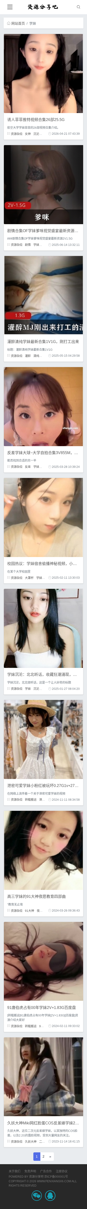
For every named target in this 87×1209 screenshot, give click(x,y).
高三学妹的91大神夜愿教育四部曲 (36, 896)
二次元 (43, 1141)
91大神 (29, 910)
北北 (44, 689)
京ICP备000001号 (56, 1176)
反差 (28, 467)
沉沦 (36, 133)
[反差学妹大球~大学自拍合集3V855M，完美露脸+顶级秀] (43, 406)
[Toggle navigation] (9, 7)
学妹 (36, 245)
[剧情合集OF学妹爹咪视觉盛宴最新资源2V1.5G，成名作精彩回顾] (43, 184)
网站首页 (18, 23)
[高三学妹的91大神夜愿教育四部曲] (43, 850)
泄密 (42, 799)
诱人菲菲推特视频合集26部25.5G (36, 120)
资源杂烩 (16, 133)
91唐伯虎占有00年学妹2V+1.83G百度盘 (41, 1008)
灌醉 (28, 355)
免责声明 (30, 1171)
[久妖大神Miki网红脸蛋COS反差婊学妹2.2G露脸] (43, 1076)
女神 (28, 133)
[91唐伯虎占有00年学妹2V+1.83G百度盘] (43, 961)
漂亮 (44, 355)
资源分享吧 (36, 1176)
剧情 (28, 245)
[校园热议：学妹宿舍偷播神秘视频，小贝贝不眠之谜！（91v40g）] (43, 517)
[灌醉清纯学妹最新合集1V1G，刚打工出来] (43, 295)
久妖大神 (30, 1141)
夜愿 (40, 910)
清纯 (36, 355)
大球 (44, 467)
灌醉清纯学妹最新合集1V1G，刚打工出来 (43, 342)
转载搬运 (30, 799)
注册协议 (61, 1171)
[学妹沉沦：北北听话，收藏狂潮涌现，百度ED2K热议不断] (43, 628)
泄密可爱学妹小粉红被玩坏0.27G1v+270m (43, 786)
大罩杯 (29, 577)
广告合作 (46, 1171)
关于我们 (14, 1171)
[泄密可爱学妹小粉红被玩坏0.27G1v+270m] (43, 739)
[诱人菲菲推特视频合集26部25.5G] (43, 73)
